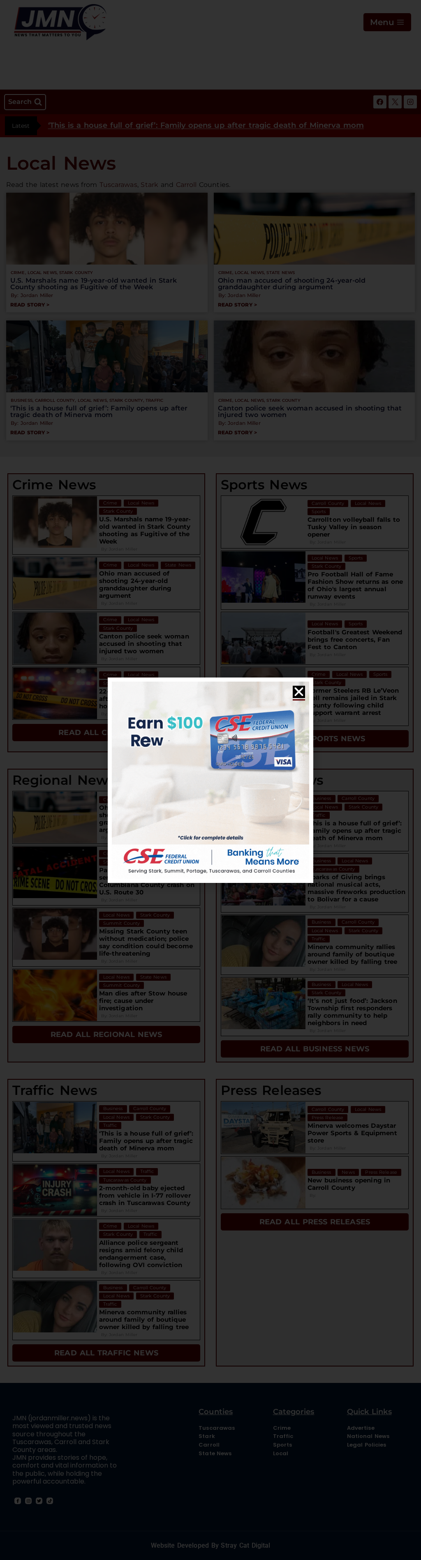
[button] (299, 692)
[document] (210, 780)
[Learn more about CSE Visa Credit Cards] (210, 780)
